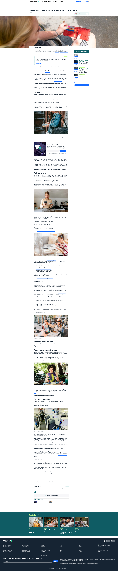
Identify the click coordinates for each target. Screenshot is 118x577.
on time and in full (49, 180)
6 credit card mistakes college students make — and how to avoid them (35, 531)
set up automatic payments (48, 184)
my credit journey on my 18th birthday (44, 137)
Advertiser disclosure (85, 1)
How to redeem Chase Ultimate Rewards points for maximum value (50, 448)
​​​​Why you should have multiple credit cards (45, 278)
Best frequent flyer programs (26, 550)
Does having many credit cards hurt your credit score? (46, 267)
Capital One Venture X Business (7, 550)
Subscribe (78, 1)
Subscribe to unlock (63, 150)
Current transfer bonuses (25, 546)
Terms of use (99, 547)
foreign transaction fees (45, 357)
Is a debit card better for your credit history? (44, 271)
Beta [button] (66, 486)
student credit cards (61, 292)
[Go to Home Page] (34, 1)
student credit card (37, 139)
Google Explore (43, 546)
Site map (80, 550)
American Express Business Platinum (8, 552)
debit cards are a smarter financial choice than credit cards (51, 261)
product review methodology (88, 563)
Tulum (61, 550)
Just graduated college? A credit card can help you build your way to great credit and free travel (66, 531)
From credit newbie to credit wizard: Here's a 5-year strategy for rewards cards (52, 169)
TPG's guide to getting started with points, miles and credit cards (49, 471)
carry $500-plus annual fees (39, 160)
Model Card (99, 551)
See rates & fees (76, 58)
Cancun (61, 551)
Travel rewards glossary (44, 555)
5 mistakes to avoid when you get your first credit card (81, 530)
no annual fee (50, 164)
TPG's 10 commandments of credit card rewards (46, 221)
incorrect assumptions (51, 260)
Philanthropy (80, 546)
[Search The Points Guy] (88, 1)
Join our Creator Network (82, 552)
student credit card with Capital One (56, 300)
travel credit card (43, 435)
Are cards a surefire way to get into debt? (43, 269)
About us (80, 545)
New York (61, 547)
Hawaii (61, 545)
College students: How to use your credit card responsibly (50, 530)
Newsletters (80, 551)
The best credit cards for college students (45, 341)
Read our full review (37, 442)
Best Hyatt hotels (43, 551)
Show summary (38, 63)
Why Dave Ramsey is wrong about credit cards (46, 230)
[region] (51, 498)
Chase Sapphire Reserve (6, 546)
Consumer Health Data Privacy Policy (103, 550)
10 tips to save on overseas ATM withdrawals (45, 395)
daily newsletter (37, 84)
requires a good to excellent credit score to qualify (49, 102)
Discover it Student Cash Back (41, 307)
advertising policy (80, 563)
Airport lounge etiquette (44, 552)
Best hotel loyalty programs (26, 551)
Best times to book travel (44, 547)
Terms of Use (50, 153)
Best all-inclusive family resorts (45, 550)
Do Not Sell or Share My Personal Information (104, 545)
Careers (80, 547)
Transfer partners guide (25, 545)
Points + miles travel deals (25, 547)
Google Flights (43, 545)
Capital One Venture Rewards (7, 545)
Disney (61, 552)
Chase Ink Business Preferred (7, 551)
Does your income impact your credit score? (44, 270)
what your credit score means (47, 274)
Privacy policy (99, 546)
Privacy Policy (64, 153)
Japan (61, 546)
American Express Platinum (7, 547)
